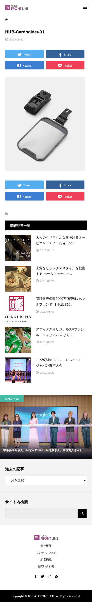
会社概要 (46, 545)
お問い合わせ (46, 566)
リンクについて (46, 552)
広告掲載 (46, 559)
